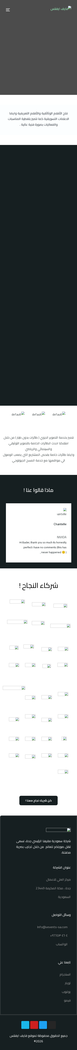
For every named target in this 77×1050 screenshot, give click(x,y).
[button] (3, 417)
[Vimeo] (25, 1025)
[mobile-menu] (10, 10)
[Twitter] (43, 1025)
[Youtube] (34, 1025)
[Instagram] (52, 1025)
